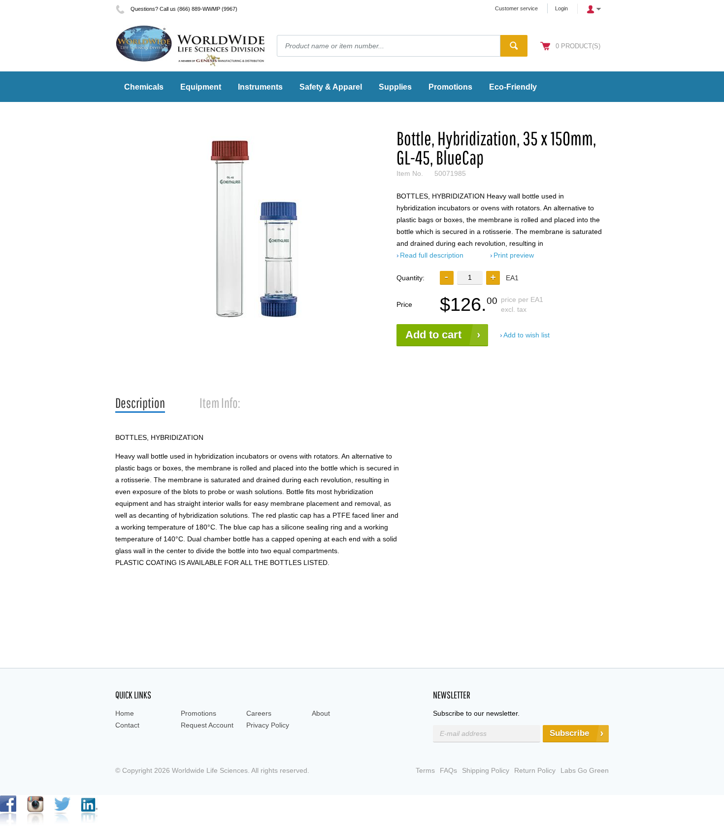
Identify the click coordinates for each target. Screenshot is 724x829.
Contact (127, 725)
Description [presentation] (140, 403)
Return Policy (535, 770)
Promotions (198, 713)
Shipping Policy (485, 770)
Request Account (207, 725)
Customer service (516, 8)
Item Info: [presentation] (219, 403)
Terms (425, 770)
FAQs (448, 770)
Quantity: (410, 278)
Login (561, 8)
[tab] (140, 403)
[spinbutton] (470, 277)
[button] (493, 278)
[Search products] (513, 46)
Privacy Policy (267, 725)
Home (124, 713)
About (321, 713)
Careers (258, 713)
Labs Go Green (584, 770)
